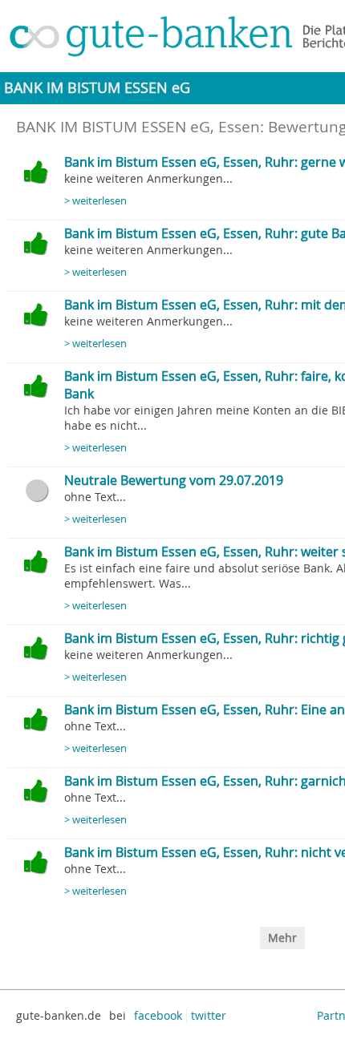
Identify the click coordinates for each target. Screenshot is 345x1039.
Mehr (282, 937)
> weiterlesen (95, 201)
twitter (208, 1015)
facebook (158, 1015)
